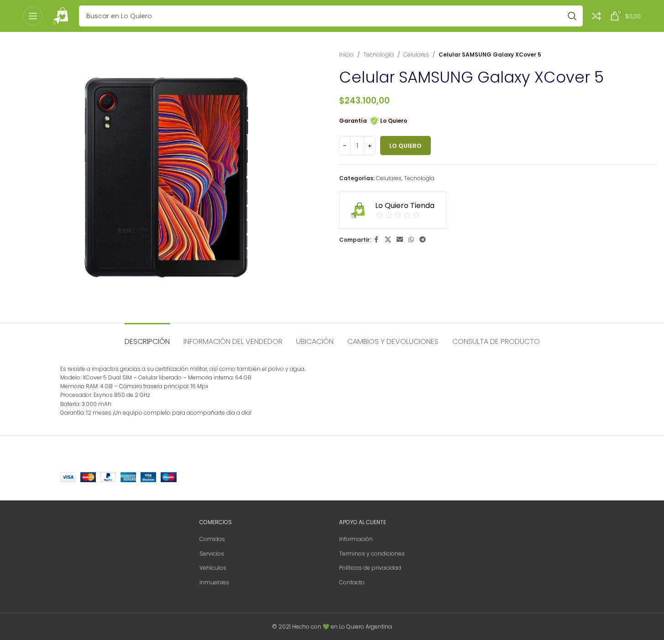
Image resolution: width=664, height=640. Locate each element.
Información (356, 539)
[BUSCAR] (572, 15)
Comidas (212, 539)
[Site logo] (61, 15)
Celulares (416, 54)
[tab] (147, 337)
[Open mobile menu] (33, 16)
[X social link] (388, 240)
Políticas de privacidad (370, 568)
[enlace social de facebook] (376, 240)
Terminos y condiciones (372, 553)
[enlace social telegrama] (423, 240)
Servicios (211, 553)
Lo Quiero (405, 145)
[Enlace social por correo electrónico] (400, 240)
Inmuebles (214, 582)
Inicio (346, 54)
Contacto (352, 582)
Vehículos (212, 568)
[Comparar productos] (596, 16)
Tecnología (378, 54)
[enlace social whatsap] (411, 240)
